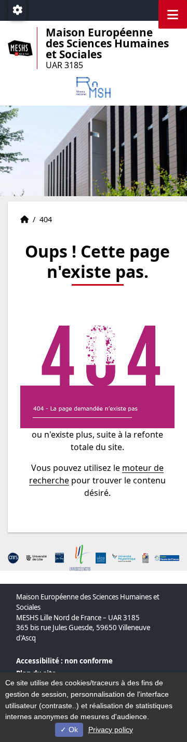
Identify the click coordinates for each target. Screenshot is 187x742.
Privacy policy (110, 729)
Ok (72, 729)
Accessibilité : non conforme (64, 661)
